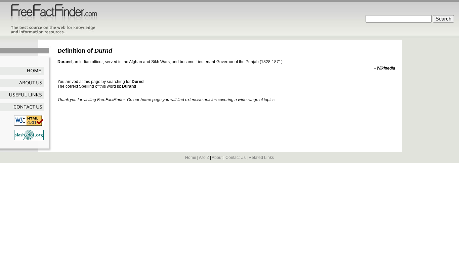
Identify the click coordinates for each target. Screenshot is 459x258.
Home (190, 157)
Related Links (261, 157)
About (217, 157)
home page (151, 99)
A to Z (204, 157)
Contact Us (235, 157)
